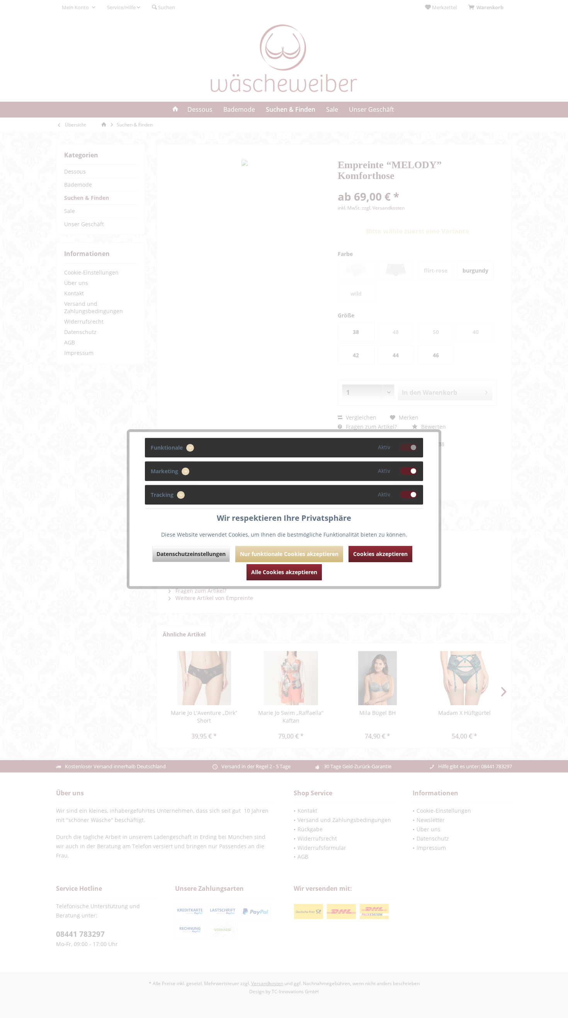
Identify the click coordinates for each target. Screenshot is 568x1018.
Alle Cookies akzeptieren (284, 572)
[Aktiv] (408, 447)
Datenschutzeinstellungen (191, 554)
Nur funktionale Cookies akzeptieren (289, 554)
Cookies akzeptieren (380, 554)
